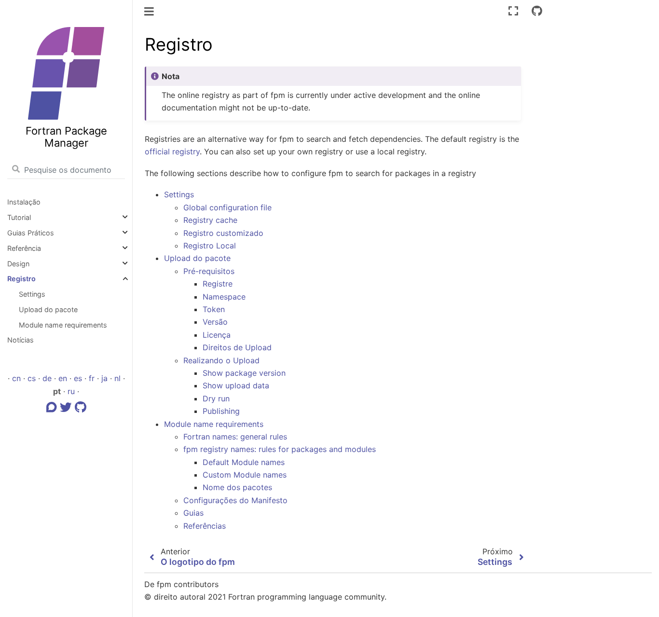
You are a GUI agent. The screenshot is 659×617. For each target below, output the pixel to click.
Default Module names (244, 462)
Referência (24, 248)
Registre (218, 283)
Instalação (24, 202)
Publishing (221, 411)
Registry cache (210, 220)
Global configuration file (227, 207)
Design (18, 264)
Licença (217, 335)
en (62, 378)
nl (117, 378)
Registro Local (209, 245)
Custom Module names (245, 475)
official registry (172, 151)
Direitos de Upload (237, 347)
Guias (193, 513)
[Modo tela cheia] (513, 11)
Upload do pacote (48, 309)
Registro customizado (223, 233)
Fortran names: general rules (235, 436)
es (78, 378)
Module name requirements (63, 325)
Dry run (216, 398)
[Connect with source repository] (537, 11)
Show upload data (236, 385)
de (47, 378)
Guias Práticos (30, 233)
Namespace (224, 297)
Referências (204, 526)
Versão (215, 322)
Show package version (244, 373)
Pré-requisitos (208, 271)
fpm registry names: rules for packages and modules (279, 449)
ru (71, 391)
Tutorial (19, 217)
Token (214, 309)
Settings (32, 294)
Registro (21, 278)
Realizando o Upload (221, 360)
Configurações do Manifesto (235, 500)
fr (92, 378)
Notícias (20, 340)
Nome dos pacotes (237, 487)
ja (104, 378)
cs (31, 378)
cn (16, 378)
